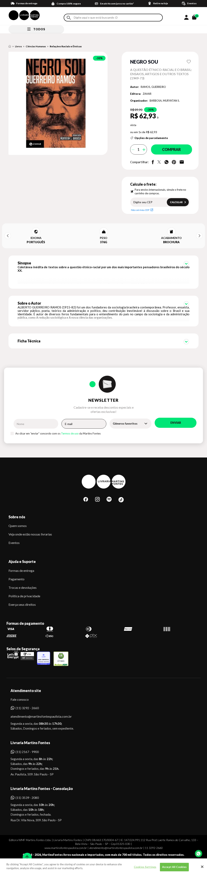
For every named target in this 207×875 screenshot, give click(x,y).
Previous (7, 235)
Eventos (14, 543)
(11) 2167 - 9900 (27, 752)
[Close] (202, 867)
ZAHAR (147, 93)
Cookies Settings (145, 867)
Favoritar (188, 62)
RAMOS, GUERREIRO (153, 86)
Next (199, 235)
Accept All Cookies (174, 867)
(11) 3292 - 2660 (27, 708)
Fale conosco (20, 699)
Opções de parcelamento (151, 138)
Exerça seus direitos (22, 604)
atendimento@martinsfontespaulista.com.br (37, 716)
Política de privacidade (24, 596)
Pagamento (16, 579)
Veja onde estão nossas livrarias (30, 534)
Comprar (171, 149)
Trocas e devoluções (22, 587)
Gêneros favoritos (125, 423)
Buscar (68, 18)
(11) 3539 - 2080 (27, 797)
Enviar (175, 422)
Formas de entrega (21, 570)
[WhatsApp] (198, 853)
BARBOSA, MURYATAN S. (165, 100)
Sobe (26, 854)
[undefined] (59, 104)
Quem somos (17, 526)
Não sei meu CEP (140, 209)
